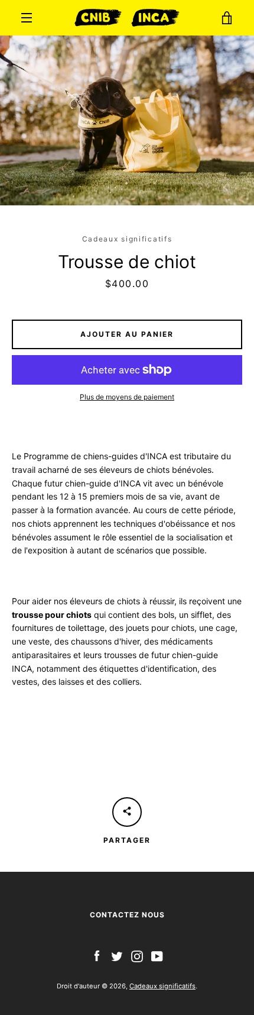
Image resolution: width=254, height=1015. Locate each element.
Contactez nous (127, 914)
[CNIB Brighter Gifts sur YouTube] (157, 955)
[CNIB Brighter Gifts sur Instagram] (137, 955)
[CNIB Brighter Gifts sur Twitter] (117, 955)
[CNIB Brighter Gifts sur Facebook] (97, 955)
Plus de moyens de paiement (127, 396)
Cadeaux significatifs (162, 986)
